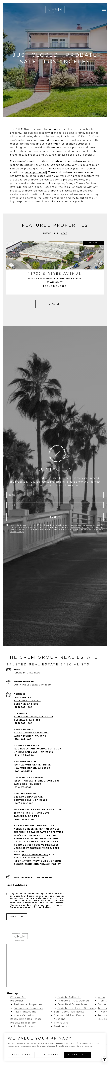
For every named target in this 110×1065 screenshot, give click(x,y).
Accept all (78, 1055)
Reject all (21, 1055)
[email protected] (36, 172)
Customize (49, 1055)
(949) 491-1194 (23, 771)
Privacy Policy (17, 532)
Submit (55, 517)
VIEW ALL (55, 304)
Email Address (16, 885)
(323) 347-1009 (23, 707)
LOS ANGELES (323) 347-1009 (32, 684)
